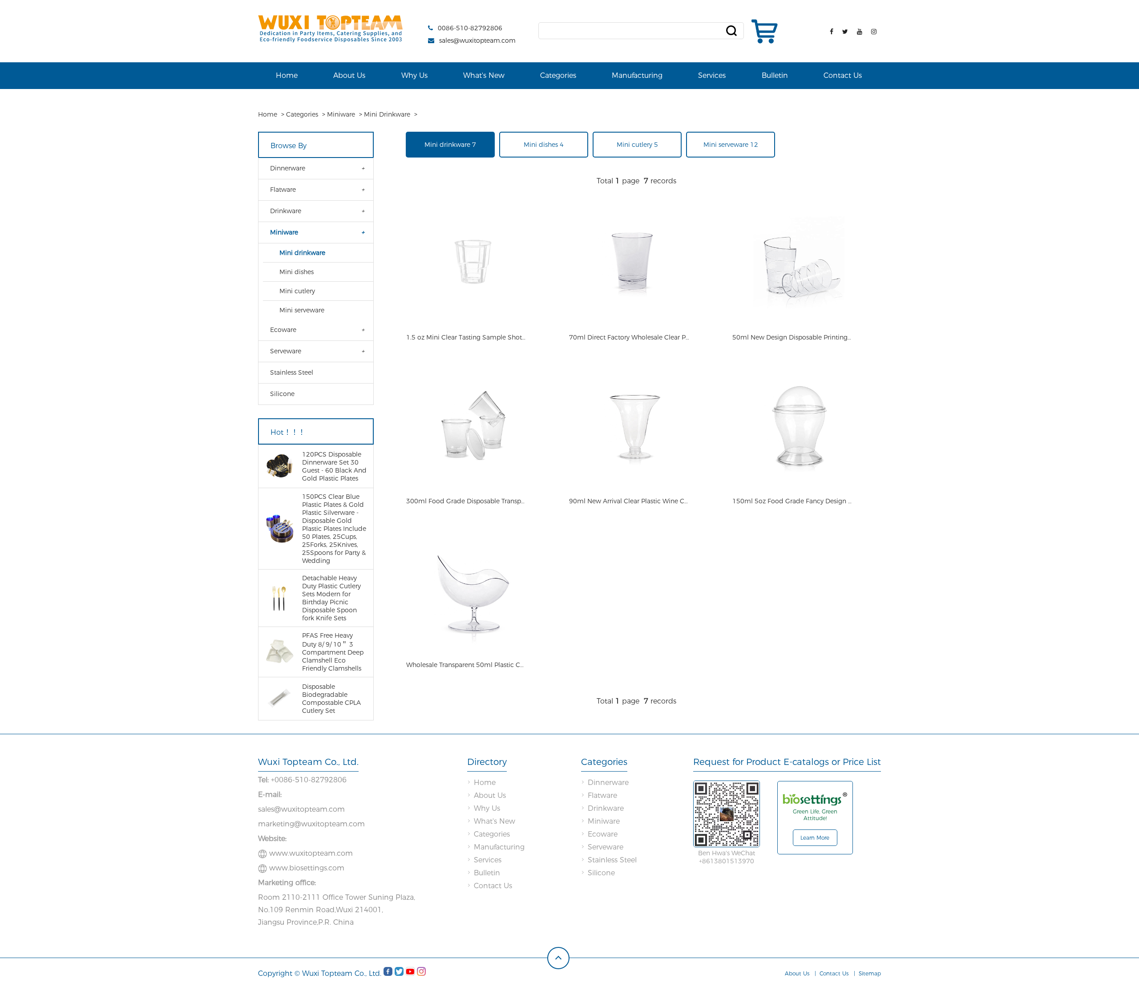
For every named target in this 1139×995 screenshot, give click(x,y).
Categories (558, 75)
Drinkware (285, 211)
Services (712, 75)
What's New (484, 75)
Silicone (282, 394)
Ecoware (283, 330)
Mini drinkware (387, 114)
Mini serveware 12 (730, 145)
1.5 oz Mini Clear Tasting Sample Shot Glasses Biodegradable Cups (466, 337)
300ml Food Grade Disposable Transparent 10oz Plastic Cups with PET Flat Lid (466, 501)
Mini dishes (296, 272)
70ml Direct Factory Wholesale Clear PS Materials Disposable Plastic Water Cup (629, 337)
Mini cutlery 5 (637, 145)
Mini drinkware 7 (450, 145)
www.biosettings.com (306, 868)
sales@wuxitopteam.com (477, 40)
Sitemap (870, 973)
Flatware (283, 190)
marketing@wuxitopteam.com (311, 824)
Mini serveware (301, 310)
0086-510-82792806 (470, 28)
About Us (349, 75)
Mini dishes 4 (544, 145)
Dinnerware (287, 168)
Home (287, 75)
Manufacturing (637, 75)
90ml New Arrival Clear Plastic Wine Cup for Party (629, 501)
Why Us (414, 75)
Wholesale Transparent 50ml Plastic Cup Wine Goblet (466, 665)
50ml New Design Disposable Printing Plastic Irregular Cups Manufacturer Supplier (792, 337)
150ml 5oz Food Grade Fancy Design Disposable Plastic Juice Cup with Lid (792, 501)
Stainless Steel (291, 372)
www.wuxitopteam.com (311, 853)
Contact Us (843, 75)
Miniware (341, 114)
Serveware (285, 351)
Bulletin (775, 75)
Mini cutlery (297, 291)
